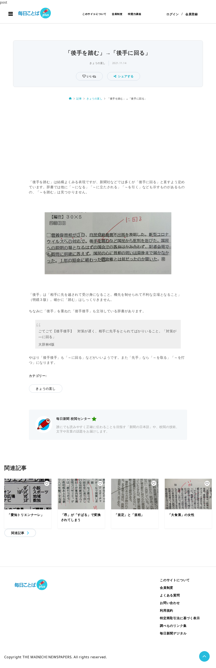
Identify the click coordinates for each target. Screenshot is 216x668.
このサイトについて (94, 14)
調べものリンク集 (173, 625)
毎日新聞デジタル (173, 633)
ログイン (172, 14)
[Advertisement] (108, 140)
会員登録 (191, 14)
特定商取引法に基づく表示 (180, 618)
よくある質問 (170, 595)
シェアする (126, 76)
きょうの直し (97, 63)
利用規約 (166, 610)
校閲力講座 (134, 14)
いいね (91, 76)
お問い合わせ (170, 603)
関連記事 (17, 533)
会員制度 (117, 14)
